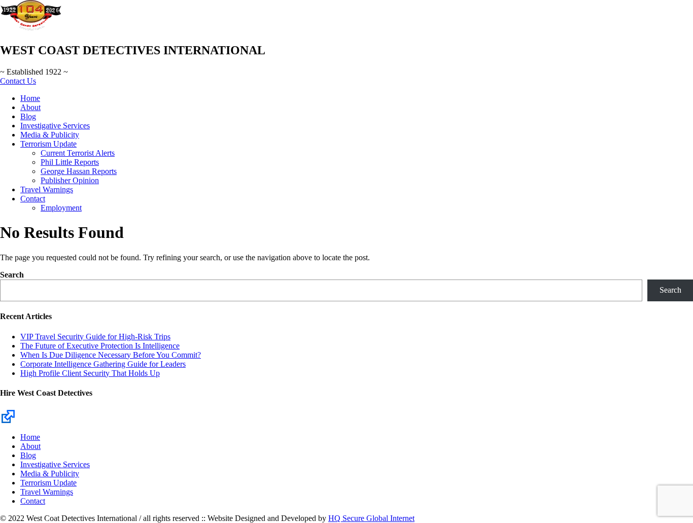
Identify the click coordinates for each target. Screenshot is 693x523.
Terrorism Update (48, 144)
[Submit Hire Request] (8, 415)
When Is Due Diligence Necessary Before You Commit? (110, 355)
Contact (32, 198)
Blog (28, 116)
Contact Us (18, 81)
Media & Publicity (49, 134)
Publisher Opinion (70, 180)
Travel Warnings (46, 189)
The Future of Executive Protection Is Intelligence (100, 345)
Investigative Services (55, 125)
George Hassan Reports (79, 171)
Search (12, 274)
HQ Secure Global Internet (371, 518)
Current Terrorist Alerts (78, 153)
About (30, 107)
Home (30, 98)
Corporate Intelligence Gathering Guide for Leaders (103, 364)
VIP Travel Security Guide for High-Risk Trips (95, 336)
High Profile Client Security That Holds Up (90, 373)
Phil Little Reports (70, 162)
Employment (61, 207)
